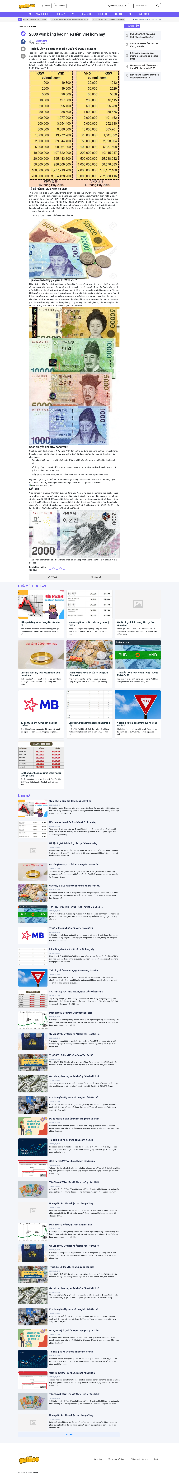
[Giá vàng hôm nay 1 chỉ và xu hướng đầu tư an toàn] (32, 872)
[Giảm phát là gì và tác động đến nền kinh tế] (32, 808)
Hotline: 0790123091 (118, 6)
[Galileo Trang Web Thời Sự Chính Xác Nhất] (27, 6)
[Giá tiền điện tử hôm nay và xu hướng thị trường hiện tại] (32, 1465)
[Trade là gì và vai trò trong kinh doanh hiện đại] (32, 1147)
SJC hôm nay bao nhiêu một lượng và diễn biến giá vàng (41, 774)
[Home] (23, 33)
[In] (23, 56)
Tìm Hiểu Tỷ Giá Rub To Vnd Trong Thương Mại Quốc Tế (137, 674)
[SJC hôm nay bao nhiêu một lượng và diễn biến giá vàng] (32, 999)
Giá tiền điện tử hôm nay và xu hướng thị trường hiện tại (76, 1457)
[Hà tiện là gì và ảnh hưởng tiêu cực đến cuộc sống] (32, 850)
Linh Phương (41, 41)
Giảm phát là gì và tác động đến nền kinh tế (40, 623)
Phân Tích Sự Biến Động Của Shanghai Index (70, 1012)
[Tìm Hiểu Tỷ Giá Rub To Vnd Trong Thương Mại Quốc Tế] (32, 914)
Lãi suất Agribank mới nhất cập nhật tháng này (89, 724)
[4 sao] (60, 568)
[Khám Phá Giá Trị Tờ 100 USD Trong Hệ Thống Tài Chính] (32, 1444)
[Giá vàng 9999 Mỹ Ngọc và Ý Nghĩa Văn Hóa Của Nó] (32, 1041)
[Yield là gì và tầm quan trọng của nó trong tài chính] (32, 978)
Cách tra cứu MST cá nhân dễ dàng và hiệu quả (72, 1161)
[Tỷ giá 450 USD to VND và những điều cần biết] (32, 1062)
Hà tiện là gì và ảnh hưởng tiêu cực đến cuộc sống (52, 19)
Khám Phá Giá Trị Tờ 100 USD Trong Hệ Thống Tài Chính (76, 1436)
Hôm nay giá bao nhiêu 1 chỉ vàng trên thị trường (89, 623)
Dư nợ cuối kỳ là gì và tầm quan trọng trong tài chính (74, 1118)
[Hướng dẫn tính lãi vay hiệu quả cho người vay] (32, 1211)
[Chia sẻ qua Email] (23, 49)
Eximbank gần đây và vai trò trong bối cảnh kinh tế (73, 1097)
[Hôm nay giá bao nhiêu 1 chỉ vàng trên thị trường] (32, 829)
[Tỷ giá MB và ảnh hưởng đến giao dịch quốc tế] (32, 935)
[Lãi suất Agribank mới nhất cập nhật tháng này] (32, 956)
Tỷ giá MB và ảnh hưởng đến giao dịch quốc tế (39, 724)
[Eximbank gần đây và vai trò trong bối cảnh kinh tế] (32, 1105)
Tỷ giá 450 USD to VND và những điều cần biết (71, 1055)
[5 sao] (64, 568)
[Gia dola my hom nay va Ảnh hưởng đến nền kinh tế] (32, 1083)
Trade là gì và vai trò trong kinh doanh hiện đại (71, 1140)
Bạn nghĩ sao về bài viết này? (37, 568)
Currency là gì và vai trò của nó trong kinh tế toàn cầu (88, 674)
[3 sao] (57, 568)
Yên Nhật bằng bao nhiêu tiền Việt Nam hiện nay (72, 1478)
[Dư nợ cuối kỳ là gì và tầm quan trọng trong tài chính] (32, 1126)
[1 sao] (50, 568)
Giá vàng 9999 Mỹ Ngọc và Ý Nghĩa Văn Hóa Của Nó (74, 1034)
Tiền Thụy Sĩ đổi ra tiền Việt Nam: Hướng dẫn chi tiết (74, 1182)
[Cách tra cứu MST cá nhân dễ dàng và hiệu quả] (32, 1168)
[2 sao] (53, 568)
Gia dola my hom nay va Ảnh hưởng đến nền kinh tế (74, 1076)
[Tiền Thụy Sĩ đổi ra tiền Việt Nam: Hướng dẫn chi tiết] (32, 1189)
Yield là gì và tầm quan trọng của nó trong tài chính (137, 724)
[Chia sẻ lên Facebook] (23, 41)
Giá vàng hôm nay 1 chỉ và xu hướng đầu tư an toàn (94, 19)
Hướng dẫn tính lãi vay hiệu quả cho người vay (71, 1203)
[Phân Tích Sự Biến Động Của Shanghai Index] (32, 1020)
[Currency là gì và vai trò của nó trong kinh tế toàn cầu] (32, 893)
